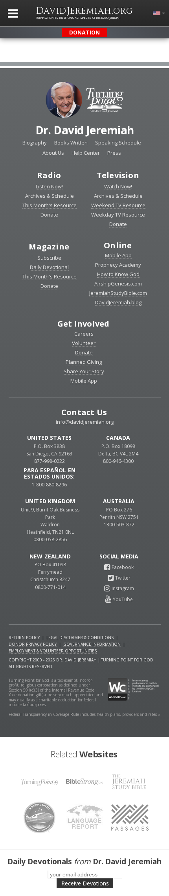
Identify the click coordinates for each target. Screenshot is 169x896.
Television (118, 175)
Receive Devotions (85, 883)
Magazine (49, 246)
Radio (49, 175)
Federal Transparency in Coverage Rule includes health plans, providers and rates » (84, 714)
